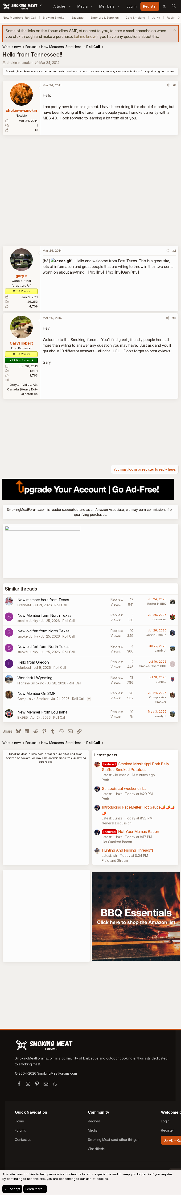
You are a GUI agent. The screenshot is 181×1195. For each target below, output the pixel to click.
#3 (174, 318)
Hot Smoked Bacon (117, 842)
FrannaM (24, 605)
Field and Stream (115, 860)
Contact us (23, 1140)
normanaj (159, 619)
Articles (59, 6)
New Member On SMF (36, 693)
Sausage (77, 17)
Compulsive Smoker (33, 699)
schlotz (161, 681)
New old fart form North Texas (43, 631)
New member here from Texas (43, 599)
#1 (174, 85)
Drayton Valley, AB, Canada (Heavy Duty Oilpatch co (22, 389)
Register (167, 1130)
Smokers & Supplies (104, 17)
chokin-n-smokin (20, 63)
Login (165, 1121)
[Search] (174, 6)
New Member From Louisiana (42, 712)
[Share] (168, 85)
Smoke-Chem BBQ (152, 666)
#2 (174, 250)
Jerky (156, 17)
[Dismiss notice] (174, 30)
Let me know (85, 36)
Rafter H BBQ (156, 603)
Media (82, 6)
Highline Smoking (30, 683)
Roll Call (60, 605)
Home (19, 1121)
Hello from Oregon (33, 662)
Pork (105, 780)
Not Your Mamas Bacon (138, 831)
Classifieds (96, 1149)
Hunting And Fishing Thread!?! (127, 850)
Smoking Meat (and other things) (113, 1140)
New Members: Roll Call (19, 17)
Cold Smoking (135, 17)
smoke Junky (27, 621)
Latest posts (105, 755)
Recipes (94, 1121)
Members (107, 6)
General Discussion (117, 823)
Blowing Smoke (54, 17)
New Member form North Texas (44, 615)
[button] (69, 6)
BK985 (22, 717)
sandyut (160, 650)
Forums (20, 1130)
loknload (24, 667)
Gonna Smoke (156, 635)
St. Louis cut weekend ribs (124, 788)
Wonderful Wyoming (34, 677)
